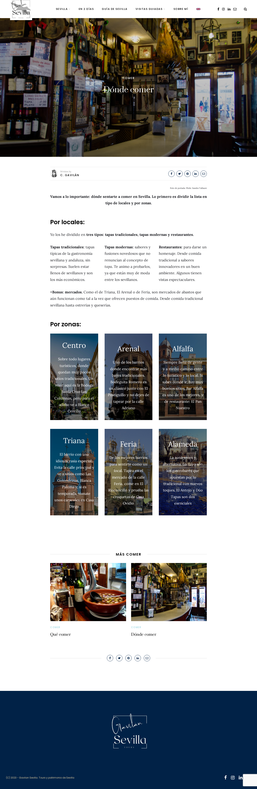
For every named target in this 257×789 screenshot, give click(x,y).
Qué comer (60, 634)
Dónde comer (143, 634)
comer (128, 78)
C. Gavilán (69, 175)
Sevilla (62, 9)
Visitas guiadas (149, 9)
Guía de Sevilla (114, 9)
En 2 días (86, 9)
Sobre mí (180, 9)
